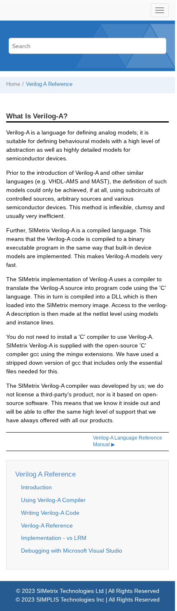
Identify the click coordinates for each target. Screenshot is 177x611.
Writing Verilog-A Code (50, 512)
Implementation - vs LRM (53, 538)
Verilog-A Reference (47, 525)
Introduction (36, 487)
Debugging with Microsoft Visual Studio (71, 550)
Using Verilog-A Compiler (53, 500)
